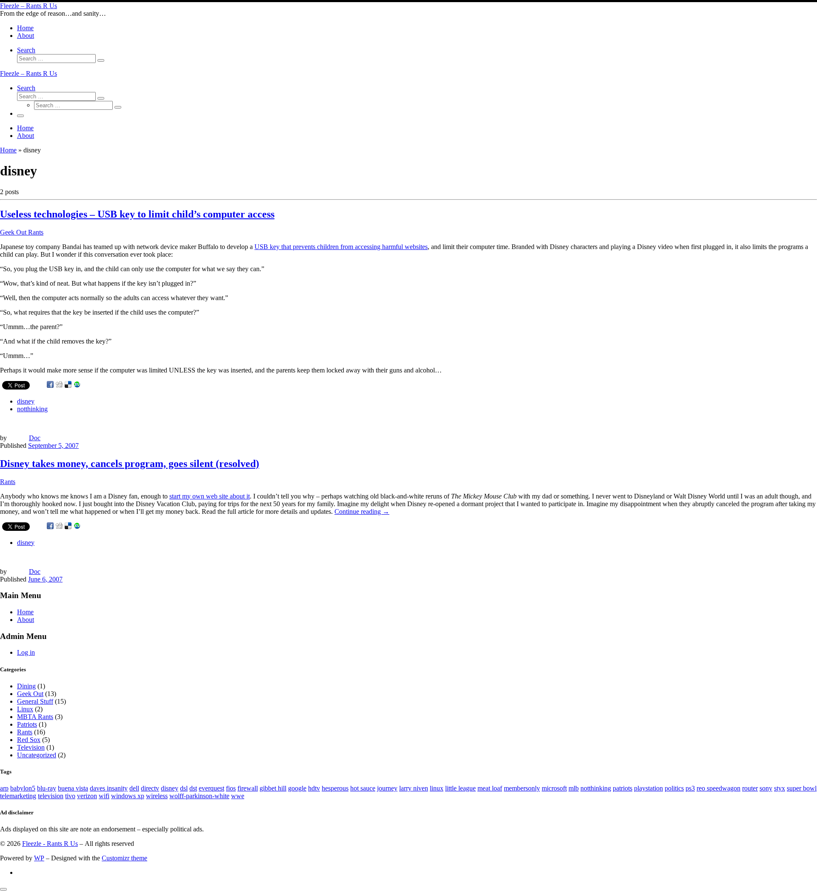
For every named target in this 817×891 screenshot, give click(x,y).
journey (387, 788)
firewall (247, 788)
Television (31, 747)
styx (779, 788)
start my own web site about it (209, 496)
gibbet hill (273, 788)
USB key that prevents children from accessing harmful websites (341, 246)
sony (766, 788)
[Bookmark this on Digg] (59, 384)
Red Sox (28, 739)
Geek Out (30, 693)
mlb (573, 788)
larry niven (413, 788)
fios (231, 788)
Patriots (27, 724)
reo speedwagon (718, 788)
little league (460, 788)
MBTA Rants (35, 716)
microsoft (554, 788)
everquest (211, 788)
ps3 (690, 788)
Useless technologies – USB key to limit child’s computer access (137, 214)
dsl (184, 788)
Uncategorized (36, 755)
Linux (25, 709)
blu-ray (46, 788)
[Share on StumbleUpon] (77, 384)
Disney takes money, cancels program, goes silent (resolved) (129, 463)
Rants (24, 732)
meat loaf (489, 788)
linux (436, 788)
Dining (26, 686)
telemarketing (18, 795)
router (750, 788)
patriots (622, 788)
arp (4, 788)
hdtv (314, 788)
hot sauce (362, 788)
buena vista (73, 788)
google (297, 788)
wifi (104, 795)
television (50, 795)
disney (169, 788)
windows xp (127, 795)
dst (193, 788)
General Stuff (35, 701)
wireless (157, 795)
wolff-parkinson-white (199, 795)
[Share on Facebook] (50, 384)
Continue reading (361, 511)
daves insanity (109, 788)
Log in (26, 652)
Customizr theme (124, 858)
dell (134, 788)
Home (8, 150)
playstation (648, 788)
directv (150, 788)
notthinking (595, 788)
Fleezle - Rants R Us (50, 843)
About (25, 619)
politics (674, 788)
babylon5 (22, 788)
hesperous (335, 788)
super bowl (802, 788)
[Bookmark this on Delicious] (68, 384)
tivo (70, 795)
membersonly (522, 788)
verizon (87, 795)
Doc (34, 437)
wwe (237, 795)
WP (39, 858)
